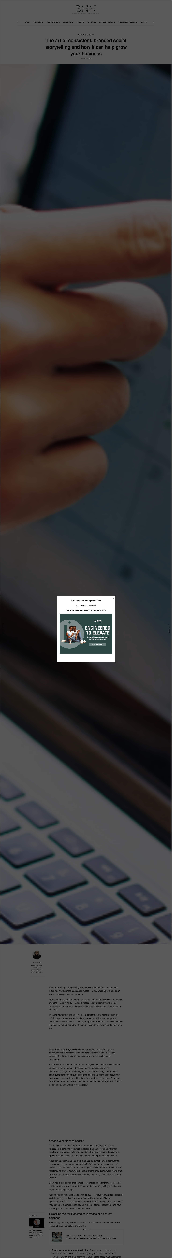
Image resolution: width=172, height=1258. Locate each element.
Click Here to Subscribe (86, 605)
